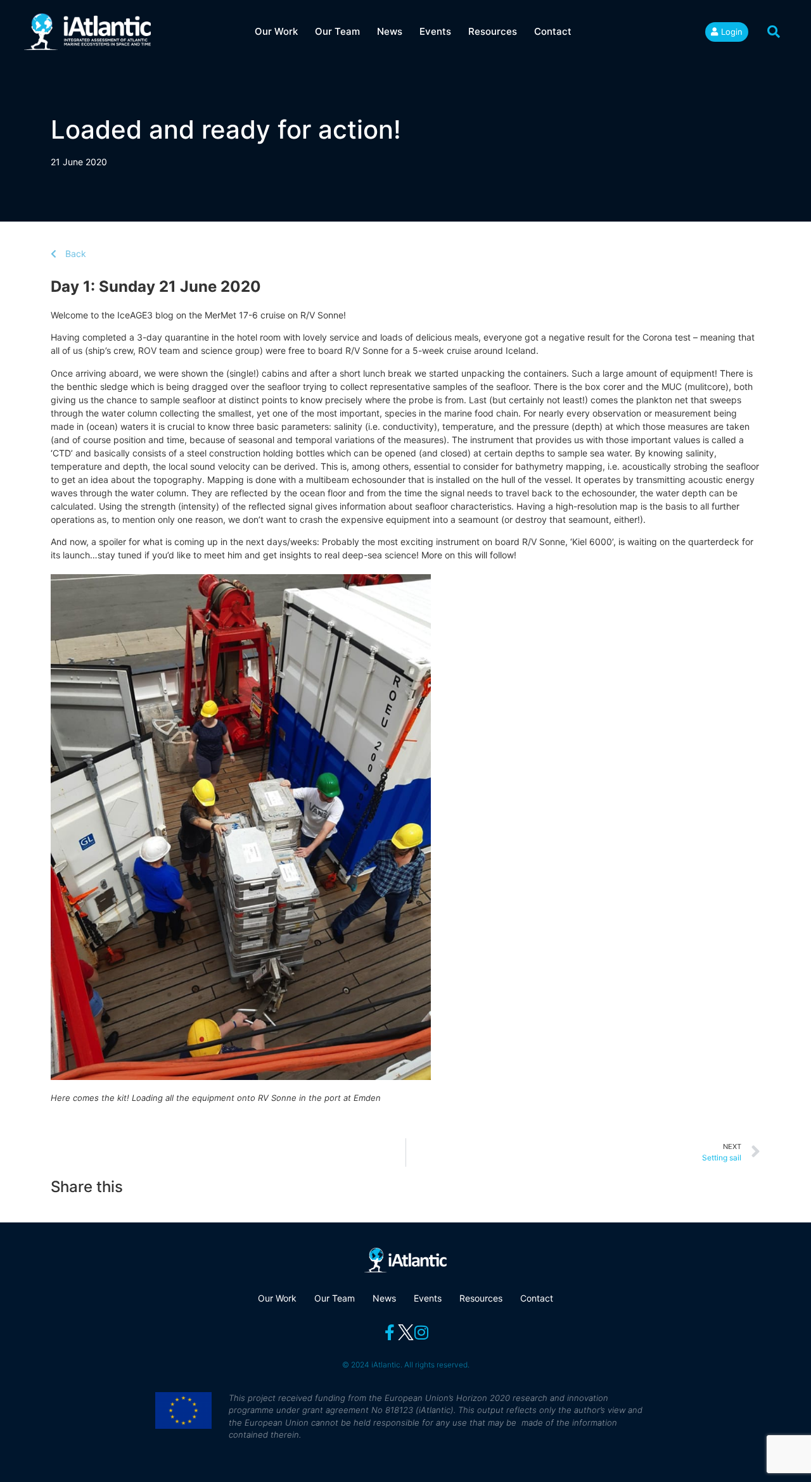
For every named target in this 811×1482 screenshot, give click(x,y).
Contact (553, 31)
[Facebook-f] (390, 1332)
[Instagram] (422, 1332)
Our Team (337, 31)
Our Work (276, 31)
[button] (773, 31)
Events (435, 31)
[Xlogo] (406, 1332)
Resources (492, 31)
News (389, 31)
